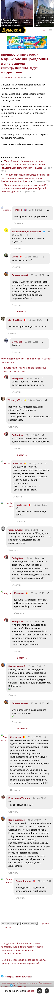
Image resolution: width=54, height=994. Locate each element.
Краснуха (19, 593)
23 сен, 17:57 (37, 275)
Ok (39, 991)
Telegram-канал (20, 986)
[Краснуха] (6, 593)
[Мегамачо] (6, 341)
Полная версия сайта (9, 983)
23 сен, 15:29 (40, 505)
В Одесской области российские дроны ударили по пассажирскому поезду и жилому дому (16, 22)
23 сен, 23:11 (31, 342)
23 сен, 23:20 (34, 737)
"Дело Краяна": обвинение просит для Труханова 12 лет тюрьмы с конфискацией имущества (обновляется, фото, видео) (23, 164)
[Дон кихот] (4, 740)
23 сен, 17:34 (34, 666)
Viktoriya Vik (15, 400)
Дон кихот (15, 737)
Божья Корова (23, 881)
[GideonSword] (3, 530)
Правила (44, 923)
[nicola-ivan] (7, 506)
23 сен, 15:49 (32, 558)
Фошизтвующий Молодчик (26, 231)
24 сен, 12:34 (44, 881)
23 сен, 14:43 (35, 320)
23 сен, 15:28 (31, 256)
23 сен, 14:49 (35, 400)
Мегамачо (17, 342)
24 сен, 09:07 (34, 820)
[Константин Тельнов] (3, 798)
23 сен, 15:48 (32, 378)
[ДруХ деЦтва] (3, 320)
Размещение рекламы (28, 983)
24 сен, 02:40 (39, 798)
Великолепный (20, 275)
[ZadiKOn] (5, 463)
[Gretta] (6, 256)
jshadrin (18, 210)
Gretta (15, 256)
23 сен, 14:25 (35, 210)
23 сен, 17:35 (37, 703)
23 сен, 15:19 (35, 463)
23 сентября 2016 (10, 77)
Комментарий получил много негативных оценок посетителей (26, 360)
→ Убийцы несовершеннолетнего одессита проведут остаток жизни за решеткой (23, 961)
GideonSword (15, 530)
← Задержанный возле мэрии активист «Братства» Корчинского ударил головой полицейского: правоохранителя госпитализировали (22, 948)
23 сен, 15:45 (31, 530)
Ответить (18, 223)
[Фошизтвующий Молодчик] (6, 231)
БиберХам (17, 378)
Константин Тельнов (19, 798)
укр (44, 30)
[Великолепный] (6, 275)
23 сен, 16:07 (32, 435)
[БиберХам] (6, 378)
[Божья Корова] (6, 882)
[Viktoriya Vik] (3, 400)
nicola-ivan (21, 505)
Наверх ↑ (8, 927)
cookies (30, 991)
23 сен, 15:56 (32, 621)
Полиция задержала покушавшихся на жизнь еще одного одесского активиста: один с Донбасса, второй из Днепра (26, 178)
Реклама (27, 50)
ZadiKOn (17, 463)
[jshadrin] (6, 210)
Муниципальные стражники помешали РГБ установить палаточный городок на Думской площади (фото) (24, 188)
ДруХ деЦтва (15, 320)
